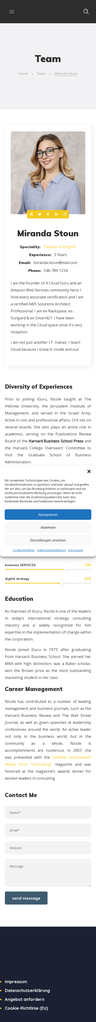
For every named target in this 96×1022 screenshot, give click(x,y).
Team (41, 73)
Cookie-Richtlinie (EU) (26, 1008)
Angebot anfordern (24, 999)
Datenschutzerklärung (51, 550)
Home (23, 73)
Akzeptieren (48, 514)
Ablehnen (48, 527)
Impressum (75, 550)
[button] (89, 471)
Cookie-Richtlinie (24, 550)
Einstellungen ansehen (48, 540)
